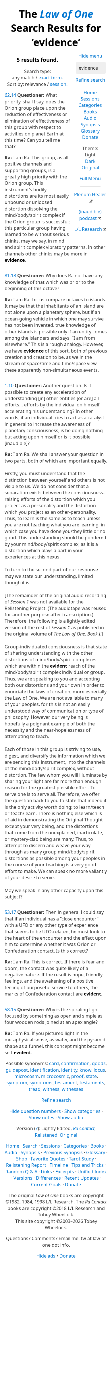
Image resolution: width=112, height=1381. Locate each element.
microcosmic (55, 1076)
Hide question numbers (35, 1111)
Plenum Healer (90, 194)
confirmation (75, 1063)
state (91, 1076)
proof (77, 1076)
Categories (90, 105)
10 (10, 385)
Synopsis (90, 124)
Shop (21, 1159)
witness (51, 1089)
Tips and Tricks (88, 1165)
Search (30, 1146)
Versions (22, 1178)
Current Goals (46, 1184)
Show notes (41, 1117)
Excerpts (64, 1171)
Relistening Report (26, 1165)
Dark (90, 161)
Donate (90, 137)
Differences (48, 1178)
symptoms (41, 1082)
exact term (50, 77)
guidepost (17, 1070)
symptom (17, 1082)
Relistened (46, 1135)
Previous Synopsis (63, 1152)
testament (66, 1082)
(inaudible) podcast (90, 214)
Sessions (90, 99)
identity (69, 1070)
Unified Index (92, 1171)
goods (99, 1063)
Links (46, 1171)
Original (90, 167)
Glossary (90, 131)
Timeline (59, 1165)
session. (58, 84)
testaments (92, 1082)
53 (7, 912)
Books (90, 112)
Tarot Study (81, 1159)
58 (7, 1009)
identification (44, 1070)
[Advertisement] (56, 1319)
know (85, 1070)
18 (13, 275)
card (54, 1063)
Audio (90, 118)
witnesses (72, 1089)
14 (13, 95)
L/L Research (88, 229)
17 (13, 912)
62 (7, 95)
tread (34, 1089)
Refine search (90, 80)
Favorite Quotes (48, 1159)
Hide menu (90, 56)
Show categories (82, 1111)
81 (7, 275)
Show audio (70, 1117)
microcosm (26, 1076)
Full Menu (90, 178)
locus (99, 1070)
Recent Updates (81, 1178)
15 (13, 1009)
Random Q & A (21, 1171)
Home (90, 92)
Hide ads (45, 1256)
